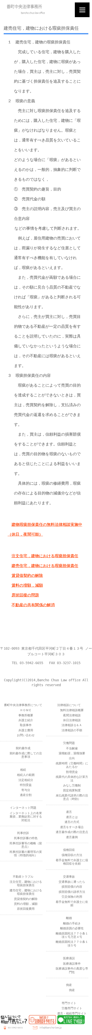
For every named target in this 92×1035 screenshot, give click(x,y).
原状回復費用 (26, 908)
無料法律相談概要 (72, 710)
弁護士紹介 (25, 720)
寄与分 (25, 790)
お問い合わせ (26, 735)
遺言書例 (72, 837)
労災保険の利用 (72, 896)
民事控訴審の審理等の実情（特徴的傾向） (26, 853)
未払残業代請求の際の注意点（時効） (72, 797)
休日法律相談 (72, 720)
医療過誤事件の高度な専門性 (72, 970)
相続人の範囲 (26, 775)
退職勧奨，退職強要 (72, 753)
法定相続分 (25, 780)
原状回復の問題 (25, 595)
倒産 (72, 990)
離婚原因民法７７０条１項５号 (72, 943)
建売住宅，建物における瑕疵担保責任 (45, 566)
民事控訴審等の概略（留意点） (26, 845)
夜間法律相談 (72, 715)
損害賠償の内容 (72, 886)
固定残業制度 (72, 790)
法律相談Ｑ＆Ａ (72, 725)
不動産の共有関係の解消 (33, 605)
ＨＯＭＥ (26, 710)
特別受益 (26, 785)
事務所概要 (25, 715)
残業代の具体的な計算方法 (72, 778)
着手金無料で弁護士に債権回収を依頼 (72, 861)
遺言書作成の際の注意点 (72, 832)
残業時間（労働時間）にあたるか (72, 765)
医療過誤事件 (72, 963)
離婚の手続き (72, 923)
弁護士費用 (25, 730)
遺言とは (72, 817)
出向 (72, 758)
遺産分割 (26, 795)
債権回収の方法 (72, 855)
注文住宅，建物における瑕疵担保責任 (45, 556)
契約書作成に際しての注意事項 (26, 755)
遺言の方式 (72, 822)
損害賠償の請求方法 (72, 892)
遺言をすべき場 (70, 827)
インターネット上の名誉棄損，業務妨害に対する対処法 (26, 816)
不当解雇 (72, 748)
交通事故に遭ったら (72, 882)
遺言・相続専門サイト (72, 1013)
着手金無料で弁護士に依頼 (72, 903)
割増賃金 (72, 772)
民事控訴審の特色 (26, 838)
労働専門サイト (72, 1008)
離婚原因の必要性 (72, 928)
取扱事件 (26, 725)
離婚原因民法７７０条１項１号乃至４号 (72, 935)
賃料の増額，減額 (27, 585)
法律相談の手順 (72, 730)
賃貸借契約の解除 (27, 575)
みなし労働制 (72, 785)
